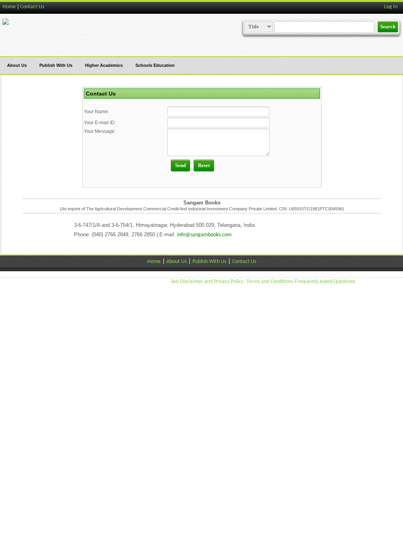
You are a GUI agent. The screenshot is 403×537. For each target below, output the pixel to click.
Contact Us (32, 7)
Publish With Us (55, 65)
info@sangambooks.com (204, 235)
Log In (390, 7)
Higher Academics (104, 65)
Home (9, 7)
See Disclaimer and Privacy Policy (207, 282)
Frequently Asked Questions (325, 282)
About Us (17, 65)
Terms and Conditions (269, 282)
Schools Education (155, 65)
